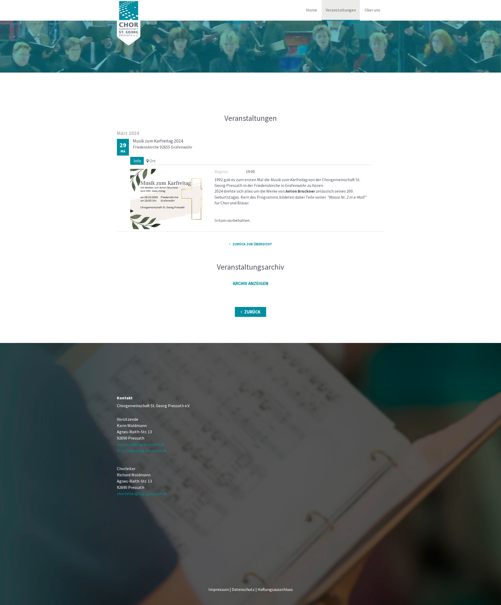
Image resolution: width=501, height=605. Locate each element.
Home (311, 10)
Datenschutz (243, 589)
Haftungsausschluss (275, 589)
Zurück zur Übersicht (252, 244)
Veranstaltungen (341, 10)
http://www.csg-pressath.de (142, 450)
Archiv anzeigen (250, 283)
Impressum (218, 589)
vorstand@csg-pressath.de (141, 444)
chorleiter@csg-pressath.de (142, 493)
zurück (251, 312)
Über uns (372, 10)
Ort (152, 160)
